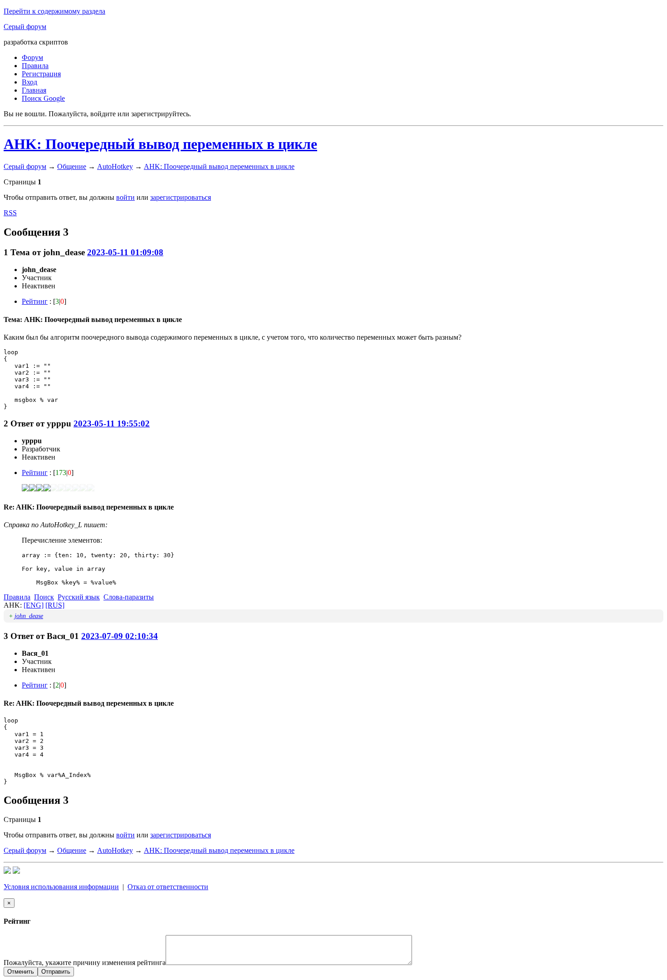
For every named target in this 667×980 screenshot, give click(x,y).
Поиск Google (43, 98)
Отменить (20, 971)
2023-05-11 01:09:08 (125, 252)
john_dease (29, 615)
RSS (10, 213)
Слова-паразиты (128, 597)
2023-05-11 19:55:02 (112, 423)
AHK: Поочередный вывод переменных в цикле (160, 144)
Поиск (44, 597)
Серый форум (25, 26)
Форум (32, 57)
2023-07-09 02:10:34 (119, 636)
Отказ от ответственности (168, 887)
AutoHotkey (115, 166)
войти (125, 197)
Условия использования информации (61, 887)
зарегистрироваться (180, 197)
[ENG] (34, 605)
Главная (34, 90)
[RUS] (54, 605)
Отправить (55, 971)
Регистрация (41, 74)
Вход (29, 82)
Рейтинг (35, 301)
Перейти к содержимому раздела (54, 11)
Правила (35, 65)
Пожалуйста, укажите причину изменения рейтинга (85, 962)
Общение (71, 166)
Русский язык (79, 597)
